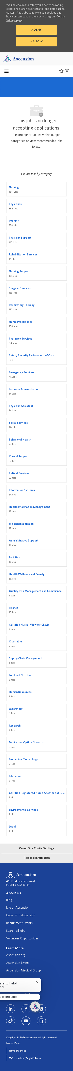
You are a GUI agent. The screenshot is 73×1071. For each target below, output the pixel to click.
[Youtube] (25, 1020)
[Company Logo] (18, 58)
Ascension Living (17, 962)
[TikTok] (10, 1020)
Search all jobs (15, 930)
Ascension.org (15, 955)
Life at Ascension (17, 907)
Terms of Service (17, 1051)
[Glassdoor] (41, 1020)
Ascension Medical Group (23, 970)
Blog (9, 900)
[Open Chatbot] (35, 1006)
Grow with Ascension (20, 915)
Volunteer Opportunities (22, 938)
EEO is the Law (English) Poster (25, 1058)
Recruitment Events (19, 923)
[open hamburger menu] (6, 71)
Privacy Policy (13, 1043)
